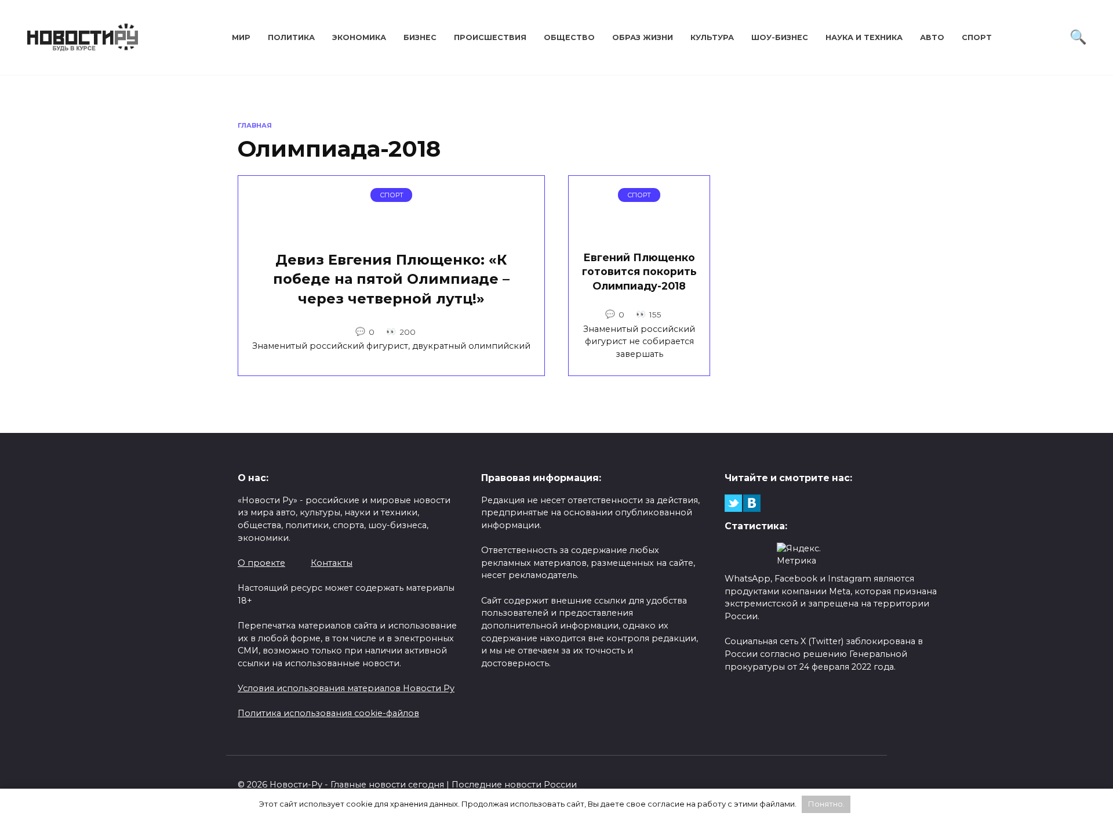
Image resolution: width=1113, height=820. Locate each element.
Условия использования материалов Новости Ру (346, 688)
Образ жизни (642, 37)
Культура (712, 37)
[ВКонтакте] (752, 503)
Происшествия (490, 37)
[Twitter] (733, 503)
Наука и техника (864, 37)
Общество (569, 37)
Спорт (977, 37)
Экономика (359, 37)
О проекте (261, 563)
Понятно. (826, 803)
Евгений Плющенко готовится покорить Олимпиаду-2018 (639, 271)
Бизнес (420, 37)
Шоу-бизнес (779, 37)
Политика (291, 37)
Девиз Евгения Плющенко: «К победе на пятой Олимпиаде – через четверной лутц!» (391, 279)
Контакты (331, 563)
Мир (241, 37)
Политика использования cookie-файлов (328, 713)
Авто (932, 37)
